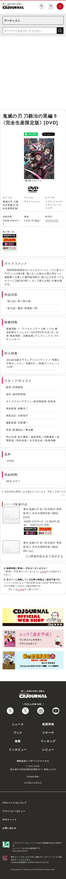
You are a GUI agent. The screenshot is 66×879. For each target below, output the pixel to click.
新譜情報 (48, 724)
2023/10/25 (52, 220)
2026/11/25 (36, 524)
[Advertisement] (33, 74)
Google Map (33, 776)
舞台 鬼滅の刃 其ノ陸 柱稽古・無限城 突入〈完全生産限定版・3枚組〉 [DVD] (42, 513)
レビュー (48, 749)
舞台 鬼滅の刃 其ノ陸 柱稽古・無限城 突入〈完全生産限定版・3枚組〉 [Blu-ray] (42, 546)
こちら (43, 571)
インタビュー (18, 749)
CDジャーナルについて (15, 802)
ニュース (18, 724)
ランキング (48, 741)
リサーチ (48, 732)
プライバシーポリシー (14, 811)
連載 (18, 741)
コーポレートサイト (33, 782)
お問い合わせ (9, 827)
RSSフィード (10, 819)
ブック (17, 732)
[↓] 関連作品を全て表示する (44, 556)
